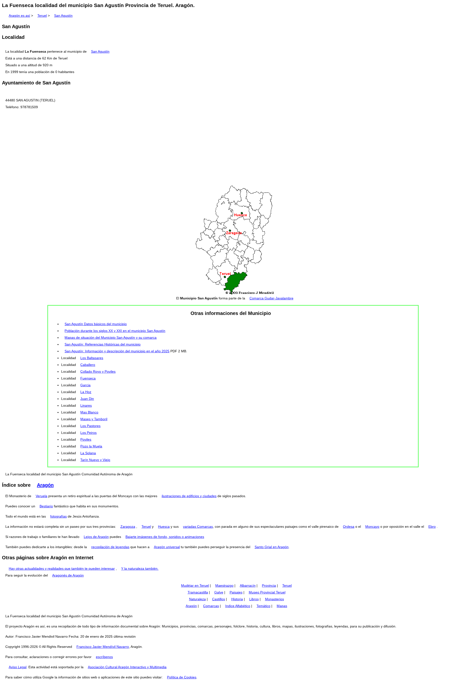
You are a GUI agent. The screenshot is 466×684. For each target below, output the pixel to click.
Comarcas (211, 606)
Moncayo (372, 526)
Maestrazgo (224, 585)
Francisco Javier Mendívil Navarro (102, 647)
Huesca (164, 526)
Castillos (218, 599)
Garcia (85, 385)
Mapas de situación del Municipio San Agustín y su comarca (111, 337)
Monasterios (274, 599)
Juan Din (87, 399)
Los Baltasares (91, 358)
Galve (218, 592)
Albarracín (248, 585)
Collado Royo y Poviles (98, 371)
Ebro (432, 526)
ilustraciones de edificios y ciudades (189, 496)
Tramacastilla (198, 592)
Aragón (45, 485)
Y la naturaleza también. (139, 568)
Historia (237, 599)
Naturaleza (197, 599)
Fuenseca (88, 378)
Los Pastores (90, 426)
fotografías (58, 516)
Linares (86, 405)
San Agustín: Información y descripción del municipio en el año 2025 (117, 351)
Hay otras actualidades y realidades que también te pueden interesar (62, 568)
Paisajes (236, 592)
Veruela (41, 496)
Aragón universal (167, 547)
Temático (263, 606)
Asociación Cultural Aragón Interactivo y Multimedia (127, 667)
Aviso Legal (17, 667)
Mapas (282, 606)
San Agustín (63, 15)
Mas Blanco (89, 412)
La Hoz (85, 392)
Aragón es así (19, 15)
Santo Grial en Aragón (272, 547)
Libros (254, 599)
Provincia (269, 585)
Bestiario (46, 506)
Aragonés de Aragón (68, 575)
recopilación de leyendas (110, 547)
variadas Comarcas (198, 526)
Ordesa (348, 526)
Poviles (85, 439)
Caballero (87, 365)
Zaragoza (127, 526)
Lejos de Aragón (96, 537)
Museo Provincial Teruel (267, 592)
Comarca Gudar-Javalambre (271, 298)
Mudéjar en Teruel (195, 585)
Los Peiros (88, 433)
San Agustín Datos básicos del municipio (96, 324)
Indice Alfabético (237, 606)
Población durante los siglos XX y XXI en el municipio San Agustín (115, 331)
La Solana (88, 453)
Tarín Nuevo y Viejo (95, 460)
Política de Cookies (181, 677)
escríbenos (104, 657)
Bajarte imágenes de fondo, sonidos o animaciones (164, 537)
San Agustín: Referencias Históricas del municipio (103, 344)
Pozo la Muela (91, 446)
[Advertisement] (233, 148)
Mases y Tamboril (93, 419)
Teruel (42, 15)
